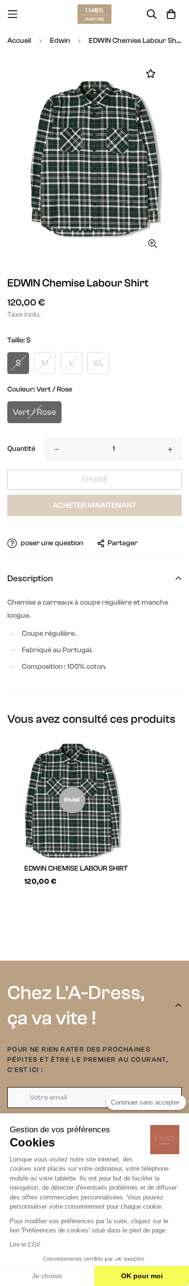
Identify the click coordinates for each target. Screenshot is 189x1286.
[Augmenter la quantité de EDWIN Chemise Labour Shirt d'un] (170, 449)
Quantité (21, 449)
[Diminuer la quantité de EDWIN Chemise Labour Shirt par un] (57, 449)
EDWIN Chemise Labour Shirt (76, 868)
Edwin (60, 40)
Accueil (19, 40)
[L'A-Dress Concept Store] (94, 14)
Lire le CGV (25, 1244)
